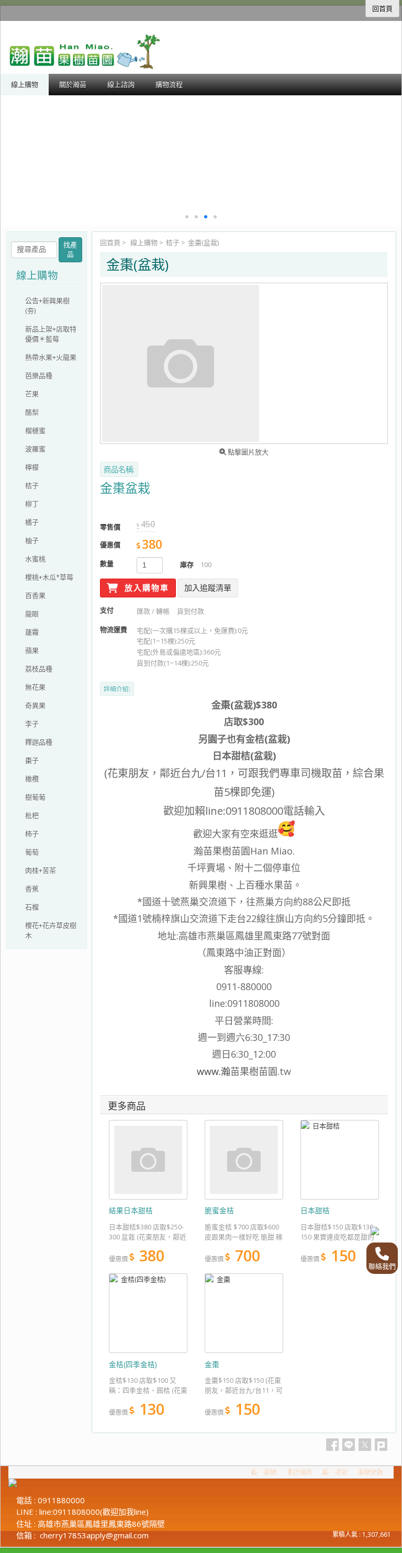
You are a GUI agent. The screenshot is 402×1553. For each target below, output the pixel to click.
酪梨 (32, 412)
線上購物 (144, 242)
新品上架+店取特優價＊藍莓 (50, 333)
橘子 (32, 522)
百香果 (35, 595)
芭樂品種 (38, 375)
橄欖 (32, 778)
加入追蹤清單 (207, 587)
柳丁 (32, 503)
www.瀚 (213, 1071)
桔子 (173, 242)
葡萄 (32, 852)
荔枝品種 (38, 668)
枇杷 (32, 815)
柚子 (32, 540)
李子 (32, 723)
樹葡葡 (35, 797)
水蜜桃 (35, 558)
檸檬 (32, 467)
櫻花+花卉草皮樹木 (50, 930)
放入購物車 (145, 587)
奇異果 (35, 705)
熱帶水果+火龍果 (50, 357)
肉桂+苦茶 (40, 870)
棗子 (32, 760)
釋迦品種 (38, 742)
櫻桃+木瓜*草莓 (49, 577)
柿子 (32, 833)
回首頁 (110, 242)
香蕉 (32, 888)
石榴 (32, 907)
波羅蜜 (35, 448)
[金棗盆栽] (244, 363)
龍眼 (32, 613)
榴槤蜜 (35, 430)
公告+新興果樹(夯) (47, 305)
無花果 (35, 687)
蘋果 (32, 650)
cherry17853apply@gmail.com (94, 1535)
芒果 (32, 393)
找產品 (70, 249)
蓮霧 (32, 632)
